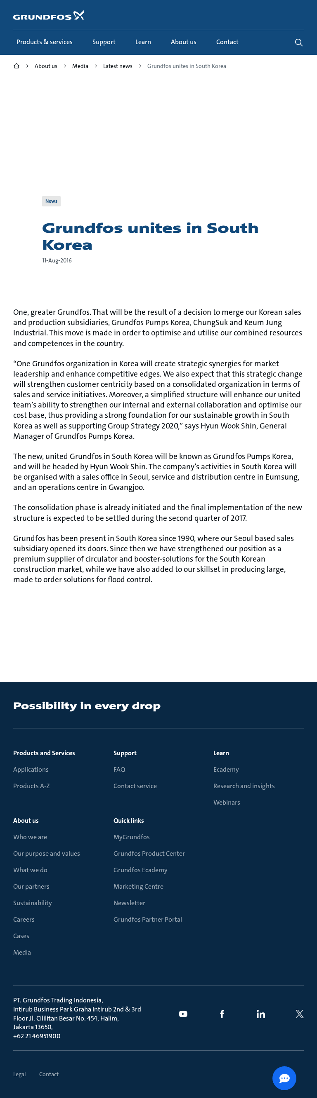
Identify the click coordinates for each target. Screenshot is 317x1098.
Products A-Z (31, 786)
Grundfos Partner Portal (148, 919)
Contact (49, 1074)
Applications (31, 769)
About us (26, 820)
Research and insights (244, 786)
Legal (19, 1074)
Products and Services (44, 753)
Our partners (31, 886)
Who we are (30, 837)
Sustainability (32, 903)
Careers (24, 919)
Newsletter (129, 903)
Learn (221, 753)
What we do (30, 870)
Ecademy (226, 769)
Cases (21, 936)
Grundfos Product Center (149, 853)
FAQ (119, 769)
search (299, 42)
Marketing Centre (138, 886)
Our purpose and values (46, 853)
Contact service (135, 786)
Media (22, 952)
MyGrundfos (132, 837)
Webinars (226, 802)
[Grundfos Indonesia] (16, 67)
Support (125, 753)
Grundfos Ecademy (141, 870)
